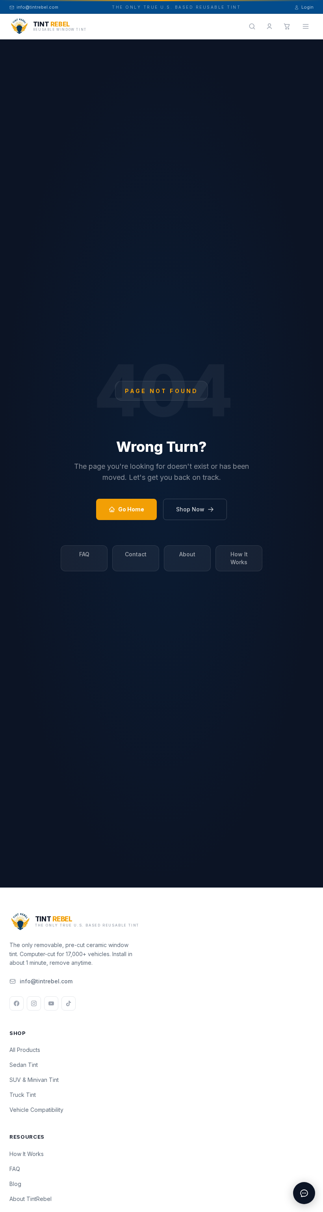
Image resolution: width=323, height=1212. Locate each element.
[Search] (252, 26)
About (187, 554)
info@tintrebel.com (46, 981)
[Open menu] (306, 26)
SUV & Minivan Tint (34, 1079)
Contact (136, 554)
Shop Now (190, 509)
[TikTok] (68, 1003)
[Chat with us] (304, 1193)
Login (307, 7)
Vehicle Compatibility (36, 1109)
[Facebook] (16, 1003)
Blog (15, 1183)
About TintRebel (30, 1198)
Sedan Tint (23, 1064)
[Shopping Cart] (287, 26)
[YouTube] (51, 1003)
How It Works (239, 558)
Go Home (131, 509)
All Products (24, 1049)
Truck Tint (22, 1094)
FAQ (84, 554)
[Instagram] (34, 1003)
